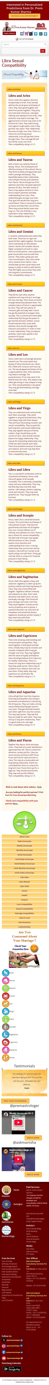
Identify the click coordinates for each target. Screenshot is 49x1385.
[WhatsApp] (40, 33)
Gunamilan (6, 1279)
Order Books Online (34, 1221)
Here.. (15, 803)
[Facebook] (21, 31)
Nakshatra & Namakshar (11, 1277)
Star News (30, 1249)
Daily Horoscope (24, 841)
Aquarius (13, 1050)
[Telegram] (45, 32)
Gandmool (6, 1282)
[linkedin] (35, 32)
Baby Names (7, 1290)
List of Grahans (32, 1236)
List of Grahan (7, 1300)
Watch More (33, 1174)
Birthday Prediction (9, 1264)
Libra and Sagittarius (16, 570)
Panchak (5, 1285)
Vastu (28, 1234)
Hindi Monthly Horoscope (24, 868)
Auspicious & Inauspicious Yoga (12, 1296)
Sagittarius (14, 1034)
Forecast (5, 1287)
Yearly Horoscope (24, 855)
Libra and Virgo (14, 402)
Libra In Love (24, 918)
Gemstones (7, 1221)
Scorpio (13, 1026)
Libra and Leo (13, 348)
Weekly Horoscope (24, 846)
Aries (12, 972)
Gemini (12, 988)
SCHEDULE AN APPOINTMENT (24, 16)
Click (39, 787)
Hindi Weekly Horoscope (25, 864)
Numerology (8, 1236)
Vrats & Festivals (32, 1239)
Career (24, 891)
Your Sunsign (7, 1261)
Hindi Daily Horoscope (24, 859)
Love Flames (6, 1292)
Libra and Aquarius (16, 685)
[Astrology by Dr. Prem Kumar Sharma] (24, 26)
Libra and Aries (14, 89)
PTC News (30, 1254)
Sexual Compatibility (24, 909)
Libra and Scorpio (15, 509)
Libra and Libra (14, 463)
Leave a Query (9, 33)
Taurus (12, 980)
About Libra (24, 837)
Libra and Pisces (14, 734)
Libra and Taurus (15, 153)
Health (24, 895)
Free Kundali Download (11, 1269)
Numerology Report (9, 1266)
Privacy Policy (40, 1380)
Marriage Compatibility (24, 913)
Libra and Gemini (15, 225)
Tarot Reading (31, 1231)
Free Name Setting (9, 1274)
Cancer (12, 996)
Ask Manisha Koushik (34, 1213)
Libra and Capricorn (16, 629)
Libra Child (24, 886)
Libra (12, 1019)
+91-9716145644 (26, 39)
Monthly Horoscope (24, 850)
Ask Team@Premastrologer (35, 1217)
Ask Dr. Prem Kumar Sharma (34, 1191)
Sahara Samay (32, 1251)
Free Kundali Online (10, 1272)
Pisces (12, 1057)
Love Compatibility (24, 904)
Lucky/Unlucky (24, 927)
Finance (24, 900)
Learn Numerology (33, 1228)
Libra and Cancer (15, 284)
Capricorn (13, 1042)
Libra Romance (24, 922)
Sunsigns (17, 1204)
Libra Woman (24, 882)
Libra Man (24, 877)
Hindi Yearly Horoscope (24, 873)
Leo (11, 1003)
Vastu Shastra (10, 1192)
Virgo (12, 1011)
